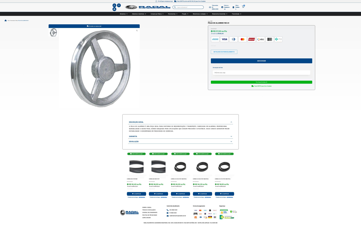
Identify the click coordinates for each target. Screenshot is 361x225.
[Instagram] (119, 5)
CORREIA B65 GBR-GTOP (154, 178)
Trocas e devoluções (149, 210)
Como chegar (146, 218)
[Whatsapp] (114, 5)
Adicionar (261, 61)
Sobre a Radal (146, 207)
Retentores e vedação (199, 14)
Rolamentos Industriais (218, 14)
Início (9, 20)
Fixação (184, 14)
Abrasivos (123, 14)
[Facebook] (114, 9)
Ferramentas (172, 14)
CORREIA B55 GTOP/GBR (132, 178)
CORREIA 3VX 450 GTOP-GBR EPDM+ (179, 178)
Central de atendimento (149, 212)
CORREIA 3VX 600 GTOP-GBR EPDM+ (201, 178)
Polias (17, 20)
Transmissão (235, 14)
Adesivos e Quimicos (138, 14)
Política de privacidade (149, 215)
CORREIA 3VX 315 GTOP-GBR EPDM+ (223, 178)
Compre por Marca (156, 14)
